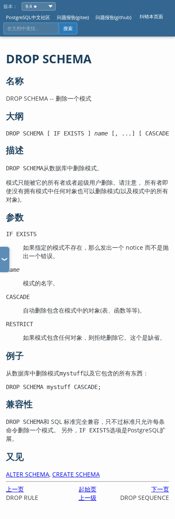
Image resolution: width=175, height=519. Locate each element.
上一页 (15, 489)
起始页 (87, 489)
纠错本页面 (151, 16)
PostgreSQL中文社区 (28, 17)
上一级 (87, 498)
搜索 (68, 28)
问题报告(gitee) (73, 17)
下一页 (160, 489)
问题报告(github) (113, 17)
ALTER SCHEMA (27, 474)
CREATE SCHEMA (76, 474)
